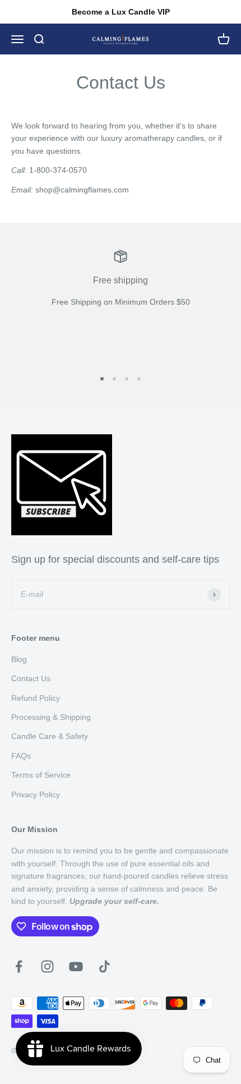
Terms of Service (41, 774)
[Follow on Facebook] (18, 966)
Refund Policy (35, 697)
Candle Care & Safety (49, 736)
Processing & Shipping (51, 717)
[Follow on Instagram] (47, 966)
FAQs (21, 755)
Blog (19, 659)
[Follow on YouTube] (76, 966)
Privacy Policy (35, 794)
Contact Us (30, 678)
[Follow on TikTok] (104, 966)
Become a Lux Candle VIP (121, 11)
